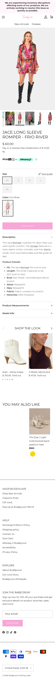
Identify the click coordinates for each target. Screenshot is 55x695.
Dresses (36, 24)
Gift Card (7, 502)
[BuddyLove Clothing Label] (27, 17)
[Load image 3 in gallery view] (27, 69)
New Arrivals (22, 24)
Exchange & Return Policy (16, 525)
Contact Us (8, 534)
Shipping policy (10, 529)
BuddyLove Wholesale (14, 579)
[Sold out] (7, 208)
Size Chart (7, 538)
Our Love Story (10, 574)
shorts (47, 249)
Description (8, 237)
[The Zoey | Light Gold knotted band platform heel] (40, 421)
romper (34, 246)
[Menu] (3, 17)
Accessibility (9, 547)
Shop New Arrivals (12, 493)
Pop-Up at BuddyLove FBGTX (18, 507)
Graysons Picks (10, 498)
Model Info (8, 313)
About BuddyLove (12, 570)
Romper (17, 242)
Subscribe (12, 623)
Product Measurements (15, 305)
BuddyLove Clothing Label (20, 675)
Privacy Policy (10, 552)
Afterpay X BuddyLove (14, 543)
